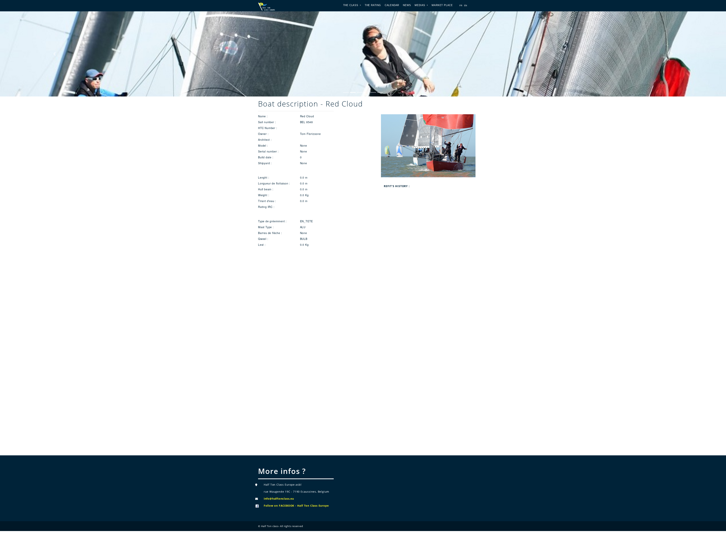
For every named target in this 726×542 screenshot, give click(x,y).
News (407, 5)
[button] (54, 53)
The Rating (373, 5)
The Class (351, 5)
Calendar (392, 5)
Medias (420, 5)
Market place (442, 5)
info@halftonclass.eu (279, 498)
